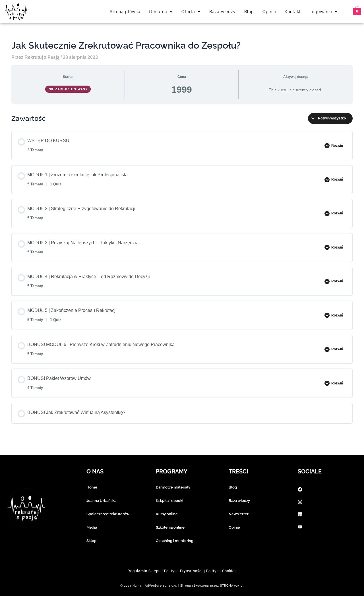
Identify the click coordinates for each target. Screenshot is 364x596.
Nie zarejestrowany (68, 89)
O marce (158, 11)
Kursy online (167, 514)
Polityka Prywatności (183, 571)
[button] (161, 11)
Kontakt (293, 11)
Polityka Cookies (221, 571)
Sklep (91, 541)
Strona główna (125, 11)
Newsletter (239, 514)
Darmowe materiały (173, 487)
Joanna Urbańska (101, 500)
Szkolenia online (170, 527)
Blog (249, 11)
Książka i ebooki (169, 500)
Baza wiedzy (222, 11)
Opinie (269, 11)
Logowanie (320, 11)
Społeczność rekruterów (107, 514)
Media (91, 527)
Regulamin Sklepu (144, 571)
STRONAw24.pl (232, 585)
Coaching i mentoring (174, 541)
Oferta (188, 11)
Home (91, 487)
